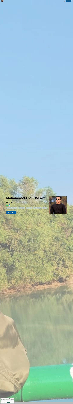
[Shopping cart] (64, 1)
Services (68, 1)
